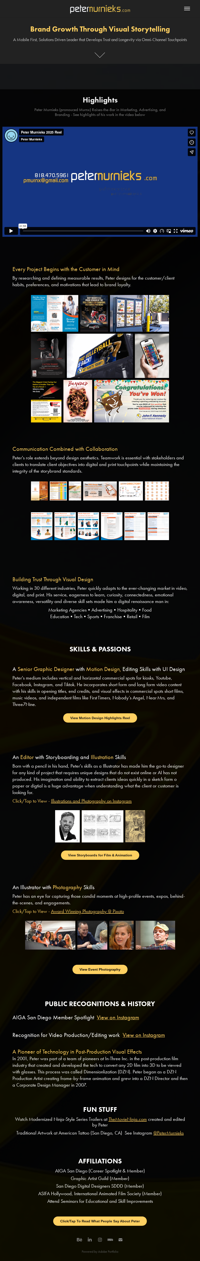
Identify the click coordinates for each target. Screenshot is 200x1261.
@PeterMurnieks (168, 1133)
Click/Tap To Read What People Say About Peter (100, 1221)
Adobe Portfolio (108, 1252)
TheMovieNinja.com (128, 1119)
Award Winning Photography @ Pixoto (87, 911)
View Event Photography (100, 969)
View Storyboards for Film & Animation (100, 855)
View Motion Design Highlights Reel (100, 718)
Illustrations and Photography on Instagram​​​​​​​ (91, 801)
